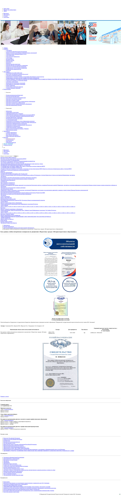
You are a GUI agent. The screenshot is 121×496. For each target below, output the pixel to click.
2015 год (25, 206)
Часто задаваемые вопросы (9, 473)
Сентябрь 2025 (4, 173)
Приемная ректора (10, 138)
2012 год (11, 206)
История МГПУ (10, 59)
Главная (5, 47)
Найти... (16, 156)
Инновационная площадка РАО (8, 199)
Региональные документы (19, 177)
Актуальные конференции (7, 162)
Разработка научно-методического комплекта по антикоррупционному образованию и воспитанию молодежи (29, 488)
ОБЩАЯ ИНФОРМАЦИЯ (7, 216)
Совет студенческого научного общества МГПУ (33, 166)
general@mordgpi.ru (8, 415)
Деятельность (6, 131)
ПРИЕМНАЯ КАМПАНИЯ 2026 (14, 73)
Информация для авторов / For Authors (42, 210)
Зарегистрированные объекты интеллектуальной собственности (16, 163)
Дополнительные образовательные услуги (16, 54)
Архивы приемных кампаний (13, 88)
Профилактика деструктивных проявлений (16, 68)
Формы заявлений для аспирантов (23, 185)
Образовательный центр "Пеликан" (14, 113)
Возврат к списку (5, 396)
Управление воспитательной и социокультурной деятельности (21, 122)
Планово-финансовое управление (14, 117)
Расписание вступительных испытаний (15, 83)
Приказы (73, 190)
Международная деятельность (13, 136)
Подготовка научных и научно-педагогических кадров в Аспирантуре (17, 178)
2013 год (16, 206)
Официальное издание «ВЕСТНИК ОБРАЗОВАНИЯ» (16, 448)
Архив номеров (4, 205)
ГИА (13, 185)
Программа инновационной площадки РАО (11, 200)
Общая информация (5, 204)
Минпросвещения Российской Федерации (13, 445)
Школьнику (6, 13)
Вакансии (8, 62)
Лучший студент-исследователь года (9, 168)
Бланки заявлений (10, 85)
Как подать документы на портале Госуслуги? (17, 74)
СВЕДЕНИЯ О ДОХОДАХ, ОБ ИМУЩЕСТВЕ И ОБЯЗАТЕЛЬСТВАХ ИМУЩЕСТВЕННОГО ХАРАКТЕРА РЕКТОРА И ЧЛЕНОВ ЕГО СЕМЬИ (38, 450)
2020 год (47, 206)
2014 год (20, 206)
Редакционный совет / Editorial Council (23, 210)
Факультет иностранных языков (13, 99)
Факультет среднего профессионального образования (19, 104)
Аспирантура (4, 181)
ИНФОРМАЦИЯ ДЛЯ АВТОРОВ (36, 216)
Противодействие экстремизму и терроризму (17, 65)
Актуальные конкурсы (18, 162)
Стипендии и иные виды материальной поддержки (15, 466)
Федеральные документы (7, 177)
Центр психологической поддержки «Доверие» (17, 128)
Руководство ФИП (40, 192)
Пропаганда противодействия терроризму (16, 66)
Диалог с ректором (8, 143)
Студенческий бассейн (11, 119)
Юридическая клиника (11, 130)
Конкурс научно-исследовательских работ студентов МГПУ (57, 168)
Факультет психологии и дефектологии (15, 102)
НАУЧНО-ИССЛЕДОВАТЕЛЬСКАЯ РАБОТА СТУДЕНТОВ (15, 165)
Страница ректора (7, 145)
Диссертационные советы (7, 189)
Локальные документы (31, 177)
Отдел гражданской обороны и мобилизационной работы (20, 116)
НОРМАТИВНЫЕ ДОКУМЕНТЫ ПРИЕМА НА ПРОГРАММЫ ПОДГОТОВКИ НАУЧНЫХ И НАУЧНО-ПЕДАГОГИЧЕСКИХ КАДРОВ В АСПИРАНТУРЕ (44, 79)
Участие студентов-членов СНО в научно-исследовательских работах (17, 175)
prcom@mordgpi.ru (8, 409)
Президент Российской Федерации (11, 438)
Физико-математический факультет (14, 95)
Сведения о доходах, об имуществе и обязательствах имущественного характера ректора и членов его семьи (29, 470)
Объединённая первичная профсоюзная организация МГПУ (20, 114)
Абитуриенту (6, 14)
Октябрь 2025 (11, 173)
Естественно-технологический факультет (16, 97)
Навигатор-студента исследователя (54, 175)
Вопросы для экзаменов (6, 185)
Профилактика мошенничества (13, 69)
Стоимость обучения (20, 187)
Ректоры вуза (9, 61)
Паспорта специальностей (81, 190)
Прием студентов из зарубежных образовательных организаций (21, 52)
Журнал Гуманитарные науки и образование (11, 202)
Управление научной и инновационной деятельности (19, 125)
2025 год (69, 206)
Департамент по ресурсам (12, 112)
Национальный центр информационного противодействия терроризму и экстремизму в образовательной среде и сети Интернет (34, 449)
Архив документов (5, 196)
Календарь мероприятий (6, 172)
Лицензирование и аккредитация (11, 458)
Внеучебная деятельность (12, 135)
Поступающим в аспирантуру (8, 182)
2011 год (7, 206)
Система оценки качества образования (12, 472)
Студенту (5, 16)
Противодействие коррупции (13, 64)
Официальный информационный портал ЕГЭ (14, 447)
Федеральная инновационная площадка (10, 191)
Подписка (35, 204)
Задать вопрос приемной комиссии (14, 86)
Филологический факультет (12, 96)
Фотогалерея (6, 481)
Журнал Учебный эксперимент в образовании (12, 209)
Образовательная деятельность (8, 180)
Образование (6, 462)
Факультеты (9, 141)
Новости (14, 157)
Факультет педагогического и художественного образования (20, 101)
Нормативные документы (69, 175)
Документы (9, 50)
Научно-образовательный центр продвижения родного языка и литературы (21, 489)
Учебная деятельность (11, 132)
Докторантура (4, 187)
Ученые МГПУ (4, 201)
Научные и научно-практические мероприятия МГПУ (13, 158)
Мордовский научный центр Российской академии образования (16, 194)
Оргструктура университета (13, 56)
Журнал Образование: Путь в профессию (10, 215)
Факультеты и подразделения (10, 460)
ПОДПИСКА (48, 216)
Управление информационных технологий (16, 123)
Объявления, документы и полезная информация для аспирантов (73, 185)
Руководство (9, 222)
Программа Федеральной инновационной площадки (13, 192)
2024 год (64, 206)
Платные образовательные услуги (11, 467)
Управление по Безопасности (13, 126)
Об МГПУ (5, 49)
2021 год (51, 206)
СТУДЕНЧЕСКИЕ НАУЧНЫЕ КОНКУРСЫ (11, 167)
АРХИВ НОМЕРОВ (5, 217)
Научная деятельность (11, 133)
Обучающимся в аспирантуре (8, 184)
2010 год (3, 206)
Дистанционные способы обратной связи (13, 475)
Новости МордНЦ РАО (6, 197)
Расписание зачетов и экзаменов (39, 185)
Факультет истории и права (12, 100)
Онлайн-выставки (15, 160)
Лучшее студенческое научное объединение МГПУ (30, 168)
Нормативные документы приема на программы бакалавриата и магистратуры (25, 76)
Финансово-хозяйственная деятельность (13, 471)
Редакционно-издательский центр (14, 118)
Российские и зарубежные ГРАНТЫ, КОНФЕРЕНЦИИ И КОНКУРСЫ (18, 161)
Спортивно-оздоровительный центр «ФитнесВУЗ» (15, 484)
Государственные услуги (9, 443)
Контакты (8, 70)
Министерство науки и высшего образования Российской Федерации (20, 444)
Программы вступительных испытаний (15, 84)
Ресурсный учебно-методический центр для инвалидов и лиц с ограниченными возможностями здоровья (28, 490)
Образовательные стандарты (10, 463)
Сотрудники (9, 57)
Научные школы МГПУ (6, 157)
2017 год (33, 206)
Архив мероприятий (6, 160)
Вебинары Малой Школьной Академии (12, 485)
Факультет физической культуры (14, 105)
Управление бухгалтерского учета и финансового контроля (20, 121)
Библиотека (9, 111)
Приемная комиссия (11, 142)
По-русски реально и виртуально (11, 491)
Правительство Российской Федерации (12, 439)
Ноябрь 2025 (18, 173)
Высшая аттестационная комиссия (11, 442)
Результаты (33, 192)
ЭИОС (5, 11)
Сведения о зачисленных (12, 81)
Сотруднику (6, 17)
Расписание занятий (52, 185)
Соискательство (11, 187)
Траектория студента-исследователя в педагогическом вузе (15, 170)
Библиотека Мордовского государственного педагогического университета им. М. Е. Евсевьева (26, 483)
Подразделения (7, 89)
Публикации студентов (40, 175)
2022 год (55, 206)
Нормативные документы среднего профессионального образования (22, 78)
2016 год (29, 206)
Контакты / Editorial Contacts (7, 214)
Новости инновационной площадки (36, 200)
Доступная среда (10, 55)
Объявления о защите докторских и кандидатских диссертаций (16, 190)
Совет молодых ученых (37, 163)
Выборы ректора (10, 60)
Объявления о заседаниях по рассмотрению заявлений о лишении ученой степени (51, 190)
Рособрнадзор (6, 440)
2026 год (73, 206)
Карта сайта (6, 8)
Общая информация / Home (7, 210)
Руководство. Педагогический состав (12, 465)
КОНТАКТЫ (4, 220)
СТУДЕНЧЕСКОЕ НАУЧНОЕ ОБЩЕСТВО (11, 166)
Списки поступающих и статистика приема (16, 80)
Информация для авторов (27, 204)
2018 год (38, 206)
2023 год (60, 206)
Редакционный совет (15, 204)
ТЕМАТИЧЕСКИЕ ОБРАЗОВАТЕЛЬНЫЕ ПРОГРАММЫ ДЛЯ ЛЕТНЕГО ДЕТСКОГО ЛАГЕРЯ (26, 486)
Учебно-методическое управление (14, 127)
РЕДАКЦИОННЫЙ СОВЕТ (21, 216)
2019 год (42, 206)
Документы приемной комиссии (14, 75)
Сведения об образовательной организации (16, 51)
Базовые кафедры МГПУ (6, 221)
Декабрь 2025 (24, 173)
